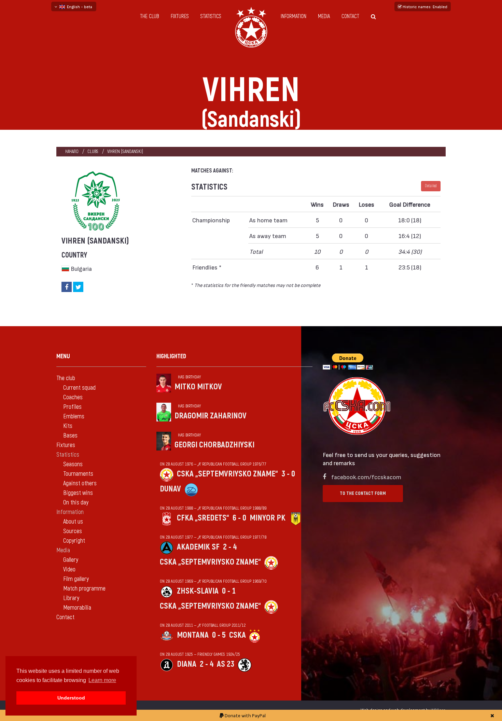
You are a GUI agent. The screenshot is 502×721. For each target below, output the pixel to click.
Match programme (84, 589)
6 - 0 (239, 518)
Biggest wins (78, 493)
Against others (80, 483)
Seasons (73, 464)
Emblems (73, 416)
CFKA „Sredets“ (203, 518)
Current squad (79, 388)
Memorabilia (77, 608)
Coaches (73, 397)
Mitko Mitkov (198, 387)
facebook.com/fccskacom (366, 477)
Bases (70, 436)
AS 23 (225, 664)
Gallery (70, 560)
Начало (72, 151)
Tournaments (78, 474)
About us (73, 522)
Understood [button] (71, 698)
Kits (67, 426)
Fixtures (180, 16)
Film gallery (76, 579)
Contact (350, 16)
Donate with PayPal (245, 715)
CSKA (237, 635)
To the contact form (363, 493)
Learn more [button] (102, 680)
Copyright (74, 541)
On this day (75, 503)
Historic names (424, 6)
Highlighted (171, 356)
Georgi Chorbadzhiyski (214, 445)
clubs (92, 151)
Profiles (72, 407)
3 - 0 (288, 474)
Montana (193, 635)
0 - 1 (229, 591)
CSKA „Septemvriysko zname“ (227, 474)
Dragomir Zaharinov (211, 416)
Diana (186, 664)
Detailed (431, 186)
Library (71, 598)
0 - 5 (219, 635)
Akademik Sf (198, 547)
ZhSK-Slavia (198, 591)
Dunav (170, 489)
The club (149, 16)
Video (69, 569)
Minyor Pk (267, 518)
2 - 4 (230, 547)
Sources (72, 531)
